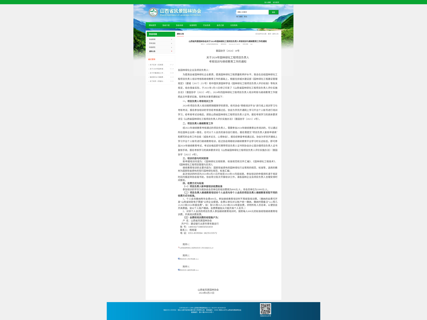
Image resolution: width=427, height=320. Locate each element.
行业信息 (206, 25)
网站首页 (152, 25)
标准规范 (193, 25)
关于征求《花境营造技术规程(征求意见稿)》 (157, 65)
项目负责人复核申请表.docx (189, 270)
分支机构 (233, 25)
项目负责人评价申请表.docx (189, 259)
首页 (269, 34)
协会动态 (179, 25)
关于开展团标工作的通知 (157, 73)
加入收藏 (267, 2)
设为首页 (276, 2)
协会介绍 (166, 25)
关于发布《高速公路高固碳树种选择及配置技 (157, 81)
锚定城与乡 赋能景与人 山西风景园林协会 (157, 77)
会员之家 (220, 25)
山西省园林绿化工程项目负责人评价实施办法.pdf (196, 248)
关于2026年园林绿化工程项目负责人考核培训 (157, 69)
